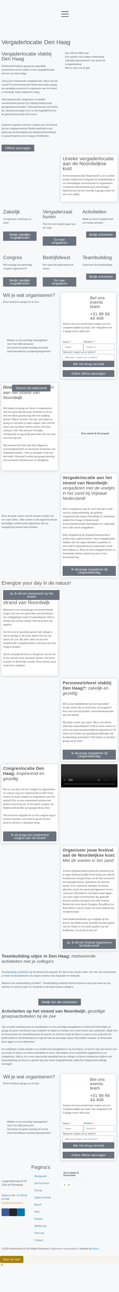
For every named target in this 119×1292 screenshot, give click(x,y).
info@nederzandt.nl (12, 1202)
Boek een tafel (11, 1259)
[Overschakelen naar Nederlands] (6, 5)
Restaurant (40, 1176)
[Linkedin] (21, 1212)
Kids (36, 1211)
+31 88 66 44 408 (100, 316)
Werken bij (40, 1226)
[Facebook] (5, 1212)
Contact (38, 1240)
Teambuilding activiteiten (15, 972)
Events (38, 1190)
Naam (66, 341)
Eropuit (38, 1219)
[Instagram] (13, 1212)
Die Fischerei (41, 1183)
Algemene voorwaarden (64, 1248)
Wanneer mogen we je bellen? (79, 352)
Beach (38, 1204)
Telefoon (88, 341)
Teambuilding (97, 257)
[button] (9, 321)
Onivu (95, 1248)
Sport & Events (42, 1197)
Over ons (39, 1233)
